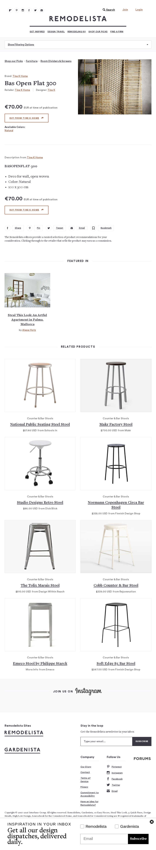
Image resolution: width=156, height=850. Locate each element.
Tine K (51, 90)
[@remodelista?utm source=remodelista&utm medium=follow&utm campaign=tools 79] (10, 10)
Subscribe (138, 839)
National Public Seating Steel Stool (40, 425)
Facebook (117, 779)
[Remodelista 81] (22, 10)
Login (139, 9)
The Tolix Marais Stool (40, 586)
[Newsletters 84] (41, 10)
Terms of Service (85, 780)
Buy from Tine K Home (24, 118)
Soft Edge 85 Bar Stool (116, 664)
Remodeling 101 (77, 32)
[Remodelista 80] (16, 10)
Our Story (85, 767)
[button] (108, 10)
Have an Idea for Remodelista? (89, 803)
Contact (85, 772)
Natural (9, 130)
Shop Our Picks (97, 32)
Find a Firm (116, 32)
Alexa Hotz (29, 330)
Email (115, 791)
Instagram (117, 773)
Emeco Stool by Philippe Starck (40, 664)
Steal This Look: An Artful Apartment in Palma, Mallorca (27, 320)
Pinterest (117, 767)
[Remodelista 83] (35, 10)
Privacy (84, 787)
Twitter (116, 785)
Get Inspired (37, 32)
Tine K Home (20, 76)
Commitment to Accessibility (89, 794)
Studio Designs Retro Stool (40, 503)
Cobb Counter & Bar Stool (116, 586)
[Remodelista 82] (29, 10)
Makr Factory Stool (115, 425)
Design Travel (56, 32)
